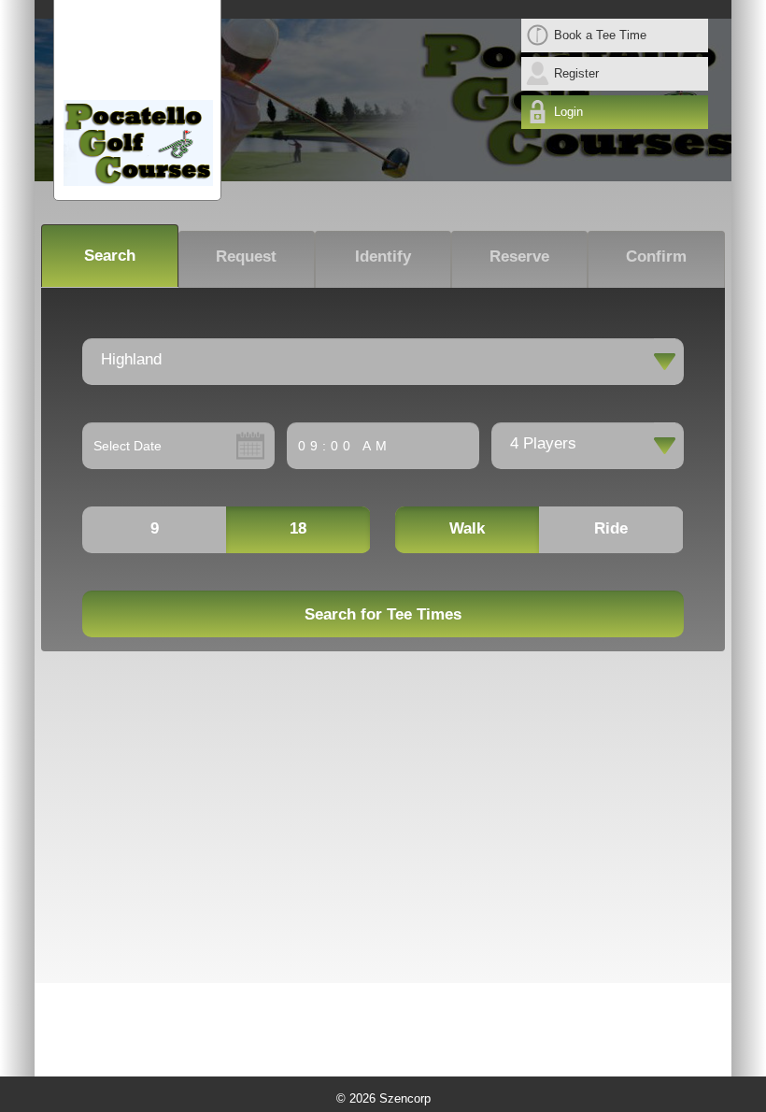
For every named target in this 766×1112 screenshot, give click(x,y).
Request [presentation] (246, 256)
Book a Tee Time (600, 35)
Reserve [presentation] (519, 256)
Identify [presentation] (383, 256)
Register (576, 73)
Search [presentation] (109, 255)
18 (298, 528)
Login (568, 112)
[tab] (109, 255)
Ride (611, 528)
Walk (467, 528)
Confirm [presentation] (656, 256)
